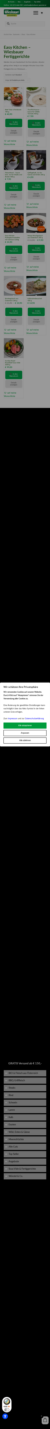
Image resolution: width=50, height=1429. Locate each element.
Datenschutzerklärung (34, 719)
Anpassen (25, 733)
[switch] (6, 1409)
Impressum (12, 719)
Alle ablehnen (25, 740)
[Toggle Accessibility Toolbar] (5, 1416)
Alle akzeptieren (25, 726)
